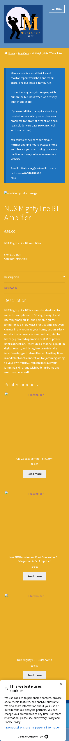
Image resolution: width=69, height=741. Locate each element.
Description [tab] (11, 277)
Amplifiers (23, 53)
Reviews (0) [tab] (11, 288)
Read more (35, 474)
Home (11, 53)
